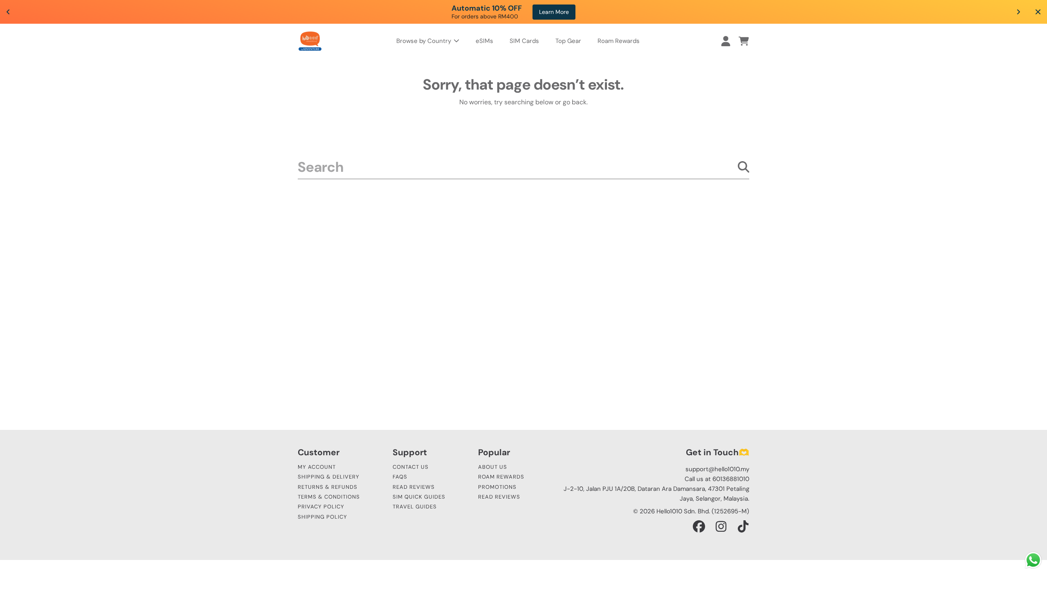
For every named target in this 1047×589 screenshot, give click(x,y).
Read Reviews (414, 486)
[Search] (743, 167)
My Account (317, 466)
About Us (492, 466)
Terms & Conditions (329, 496)
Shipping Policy (322, 516)
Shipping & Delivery (328, 476)
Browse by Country (424, 41)
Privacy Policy (321, 506)
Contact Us (411, 466)
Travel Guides (415, 506)
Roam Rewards (501, 476)
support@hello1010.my (717, 469)
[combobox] (523, 167)
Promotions (497, 486)
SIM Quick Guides (419, 496)
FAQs (400, 476)
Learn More (699, 12)
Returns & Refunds (327, 486)
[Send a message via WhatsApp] (1033, 560)
